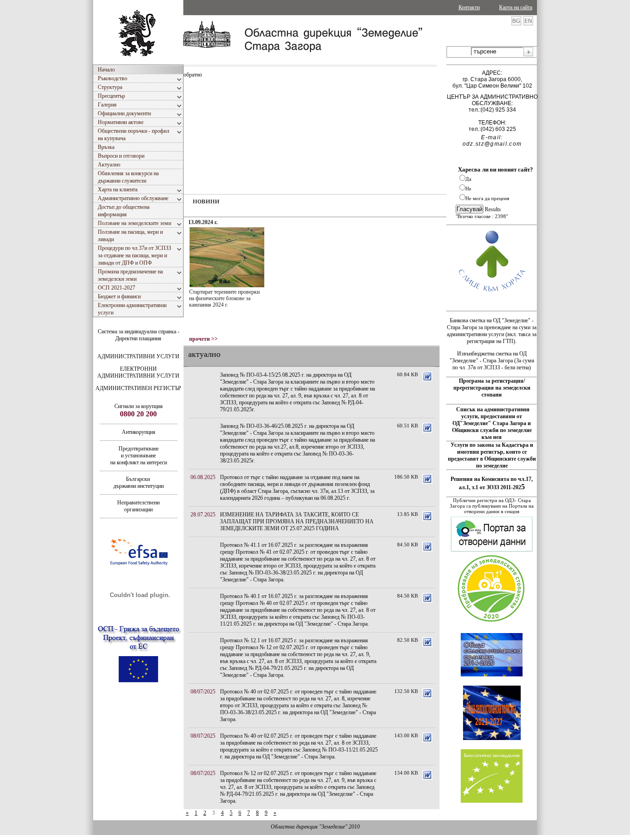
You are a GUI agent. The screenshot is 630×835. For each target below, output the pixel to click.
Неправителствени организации (138, 506)
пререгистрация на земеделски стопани (491, 391)
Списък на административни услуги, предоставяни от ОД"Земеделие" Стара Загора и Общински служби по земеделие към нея (492, 423)
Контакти (469, 7)
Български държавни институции (138, 482)
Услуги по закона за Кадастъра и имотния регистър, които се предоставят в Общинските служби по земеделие (492, 455)
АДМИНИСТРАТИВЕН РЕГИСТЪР (138, 388)
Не (468, 188)
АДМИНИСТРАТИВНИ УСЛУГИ (138, 356)
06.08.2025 (202, 477)
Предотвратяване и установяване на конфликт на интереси (138, 455)
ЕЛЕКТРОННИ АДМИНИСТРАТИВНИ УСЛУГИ (138, 372)
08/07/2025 (202, 691)
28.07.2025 (202, 514)
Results (493, 209)
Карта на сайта (515, 7)
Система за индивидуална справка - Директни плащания (138, 335)
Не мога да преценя (487, 198)
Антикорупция (138, 432)
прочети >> (203, 339)
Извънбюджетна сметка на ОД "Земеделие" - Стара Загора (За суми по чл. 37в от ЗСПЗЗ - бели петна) (492, 360)
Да (468, 179)
